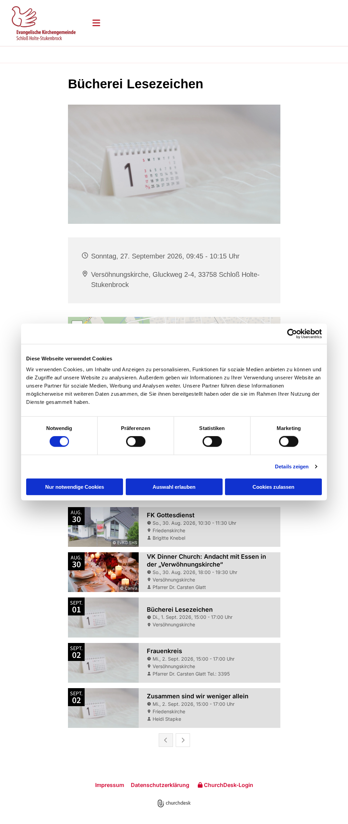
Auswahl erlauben (174, 486)
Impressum (109, 785)
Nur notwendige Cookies (74, 486)
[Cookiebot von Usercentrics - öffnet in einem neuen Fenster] (292, 334)
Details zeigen (292, 466)
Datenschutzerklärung (160, 785)
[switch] (135, 441)
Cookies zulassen (273, 486)
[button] (214, 22)
